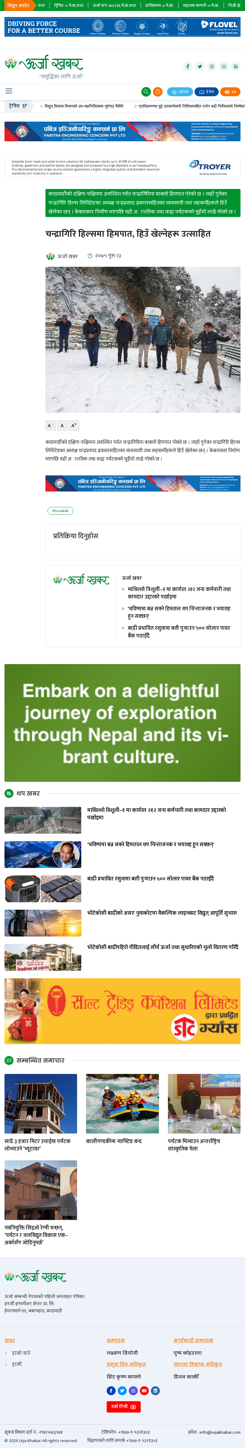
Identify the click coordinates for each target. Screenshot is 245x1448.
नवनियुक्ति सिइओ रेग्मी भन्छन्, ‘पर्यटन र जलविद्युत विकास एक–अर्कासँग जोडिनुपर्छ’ (36, 1235)
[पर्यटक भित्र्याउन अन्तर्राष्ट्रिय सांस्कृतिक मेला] (204, 1103)
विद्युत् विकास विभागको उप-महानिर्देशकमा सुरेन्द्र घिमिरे (50, 106)
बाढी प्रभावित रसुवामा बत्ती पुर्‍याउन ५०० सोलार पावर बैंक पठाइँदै (179, 632)
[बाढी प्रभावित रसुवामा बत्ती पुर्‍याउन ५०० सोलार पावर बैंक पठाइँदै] (42, 888)
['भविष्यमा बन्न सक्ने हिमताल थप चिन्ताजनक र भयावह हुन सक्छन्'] (42, 854)
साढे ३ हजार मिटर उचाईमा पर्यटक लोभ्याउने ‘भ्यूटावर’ (37, 1145)
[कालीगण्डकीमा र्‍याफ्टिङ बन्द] (122, 1103)
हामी (17, 1364)
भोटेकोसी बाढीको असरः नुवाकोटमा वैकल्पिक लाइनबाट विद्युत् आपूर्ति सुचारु (162, 913)
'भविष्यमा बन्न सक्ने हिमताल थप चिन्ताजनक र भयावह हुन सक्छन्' (179, 612)
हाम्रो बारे (21, 1353)
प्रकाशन (183, 92)
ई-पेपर (209, 92)
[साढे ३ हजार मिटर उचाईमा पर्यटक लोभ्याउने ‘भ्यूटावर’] (40, 1103)
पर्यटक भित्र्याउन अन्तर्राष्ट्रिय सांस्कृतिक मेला (194, 1145)
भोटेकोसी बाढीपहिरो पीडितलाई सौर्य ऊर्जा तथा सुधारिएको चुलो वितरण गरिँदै (162, 947)
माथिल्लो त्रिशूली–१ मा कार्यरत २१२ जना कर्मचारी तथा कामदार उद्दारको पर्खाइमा (179, 593)
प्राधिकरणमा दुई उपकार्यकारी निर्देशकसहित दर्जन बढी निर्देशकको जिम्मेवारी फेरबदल (165, 106)
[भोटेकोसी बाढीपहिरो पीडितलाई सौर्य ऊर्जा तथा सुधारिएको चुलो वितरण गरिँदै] (42, 957)
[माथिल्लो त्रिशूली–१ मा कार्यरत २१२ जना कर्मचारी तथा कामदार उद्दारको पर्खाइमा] (42, 820)
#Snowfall (60, 511)
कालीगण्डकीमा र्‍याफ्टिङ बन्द (114, 1141)
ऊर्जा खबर (67, 256)
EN (233, 92)
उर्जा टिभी (120, 1407)
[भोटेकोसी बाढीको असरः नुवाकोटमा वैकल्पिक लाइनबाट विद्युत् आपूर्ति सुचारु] (42, 923)
